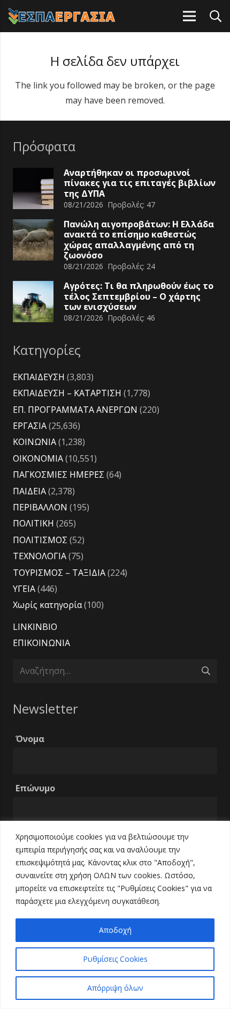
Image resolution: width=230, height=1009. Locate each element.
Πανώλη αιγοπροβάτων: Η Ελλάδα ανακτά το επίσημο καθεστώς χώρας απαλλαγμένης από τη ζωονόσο (139, 239)
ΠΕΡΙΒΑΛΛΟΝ (40, 507)
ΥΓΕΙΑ (24, 589)
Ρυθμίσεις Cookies (115, 959)
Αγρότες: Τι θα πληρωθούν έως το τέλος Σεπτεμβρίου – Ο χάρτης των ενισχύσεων (138, 296)
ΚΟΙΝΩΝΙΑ (34, 442)
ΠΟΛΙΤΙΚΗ (33, 523)
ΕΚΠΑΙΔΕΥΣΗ (39, 377)
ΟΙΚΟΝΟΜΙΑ (38, 458)
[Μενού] (189, 16)
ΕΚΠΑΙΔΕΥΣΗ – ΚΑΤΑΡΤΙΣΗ (67, 393)
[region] (115, 915)
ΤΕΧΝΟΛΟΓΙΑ (39, 556)
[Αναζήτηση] (215, 16)
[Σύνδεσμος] (62, 16)
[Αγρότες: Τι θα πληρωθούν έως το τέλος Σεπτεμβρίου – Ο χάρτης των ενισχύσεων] (33, 301)
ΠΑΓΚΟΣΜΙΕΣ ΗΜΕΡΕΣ (58, 474)
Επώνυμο (35, 788)
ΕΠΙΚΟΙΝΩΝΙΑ (41, 643)
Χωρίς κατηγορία (47, 605)
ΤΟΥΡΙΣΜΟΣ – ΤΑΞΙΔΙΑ (59, 572)
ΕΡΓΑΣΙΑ (30, 426)
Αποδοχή (115, 930)
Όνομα (30, 739)
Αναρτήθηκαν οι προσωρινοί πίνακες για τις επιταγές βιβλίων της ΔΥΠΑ (140, 183)
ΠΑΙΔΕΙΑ (29, 491)
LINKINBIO (35, 627)
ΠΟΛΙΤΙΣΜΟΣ (40, 540)
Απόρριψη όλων (115, 988)
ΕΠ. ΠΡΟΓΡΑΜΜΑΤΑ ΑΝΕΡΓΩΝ (75, 410)
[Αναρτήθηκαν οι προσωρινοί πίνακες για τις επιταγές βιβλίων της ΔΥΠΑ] (33, 188)
